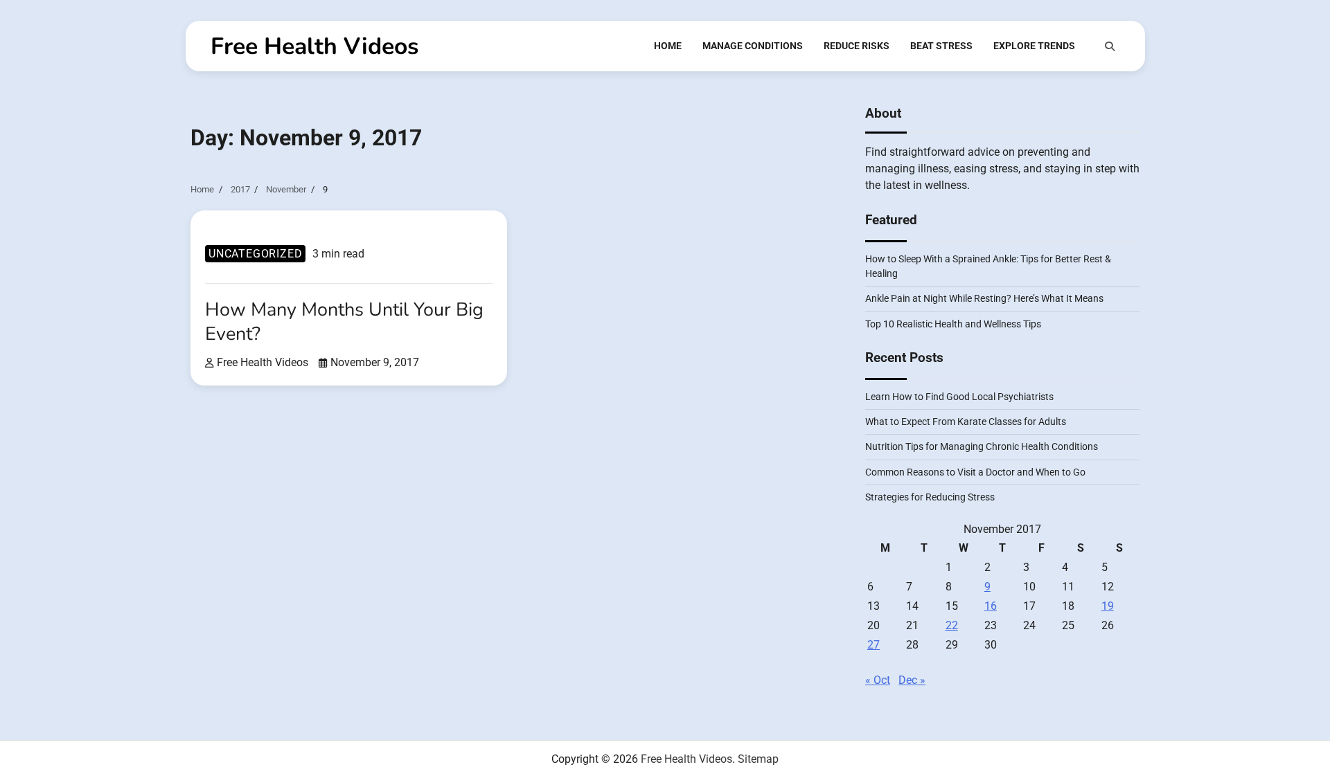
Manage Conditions (752, 45)
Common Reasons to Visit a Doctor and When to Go (975, 472)
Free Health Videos (314, 46)
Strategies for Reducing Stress (930, 497)
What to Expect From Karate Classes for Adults (965, 421)
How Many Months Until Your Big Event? (344, 322)
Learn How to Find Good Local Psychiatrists (959, 396)
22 (952, 625)
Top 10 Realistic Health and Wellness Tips (953, 323)
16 (990, 606)
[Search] (1109, 46)
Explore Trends (1034, 45)
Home (668, 45)
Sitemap (758, 759)
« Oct (877, 680)
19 (1107, 606)
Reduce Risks (856, 45)
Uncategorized (255, 253)
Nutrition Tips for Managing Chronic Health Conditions (981, 446)
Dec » (911, 680)
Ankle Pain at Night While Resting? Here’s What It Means (984, 298)
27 (873, 644)
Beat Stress (941, 45)
